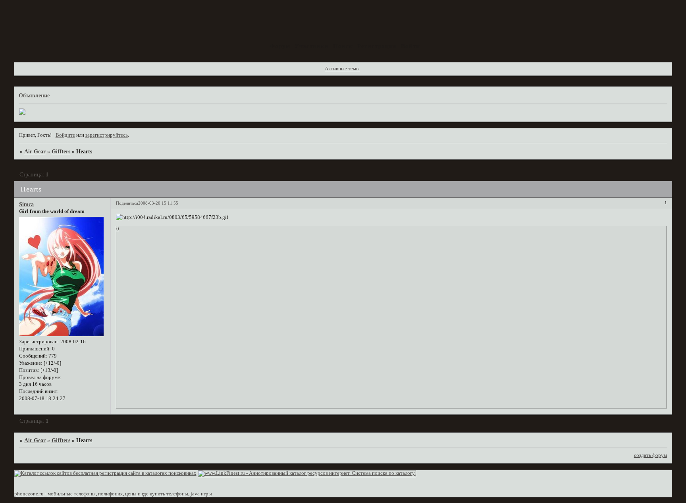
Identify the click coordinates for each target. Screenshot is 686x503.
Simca (26, 204)
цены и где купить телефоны (156, 494)
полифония (110, 494)
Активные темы (342, 69)
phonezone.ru (29, 494)
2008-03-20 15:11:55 (158, 203)
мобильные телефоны (72, 494)
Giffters (61, 151)
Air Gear (35, 151)
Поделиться (127, 203)
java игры (201, 494)
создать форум (650, 455)
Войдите (65, 135)
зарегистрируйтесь (106, 135)
